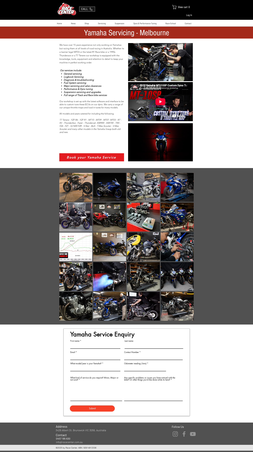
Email (72, 352)
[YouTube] (192, 433)
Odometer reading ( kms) (135, 363)
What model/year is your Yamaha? (85, 363)
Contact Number (131, 352)
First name (74, 341)
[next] (188, 248)
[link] (183, 7)
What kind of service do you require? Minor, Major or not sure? (94, 379)
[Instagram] (175, 433)
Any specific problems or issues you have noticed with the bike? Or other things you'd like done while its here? (149, 379)
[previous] (64, 248)
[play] (187, 318)
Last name (129, 341)
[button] (75, 187)
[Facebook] (184, 433)
